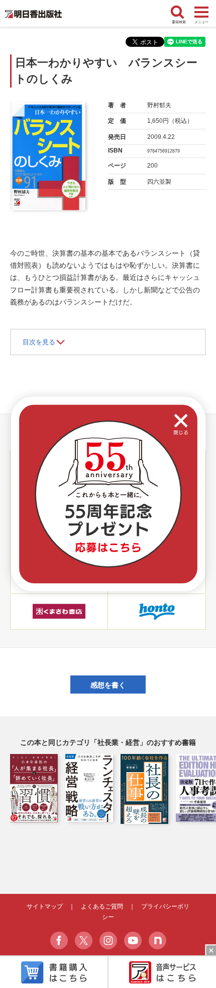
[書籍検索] (179, 13)
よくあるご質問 (102, 906)
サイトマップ (45, 906)
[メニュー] (201, 13)
